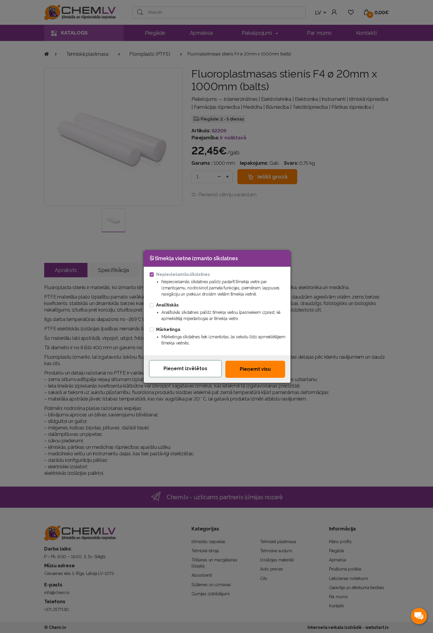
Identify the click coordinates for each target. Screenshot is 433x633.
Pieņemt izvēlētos (185, 368)
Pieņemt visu (255, 369)
